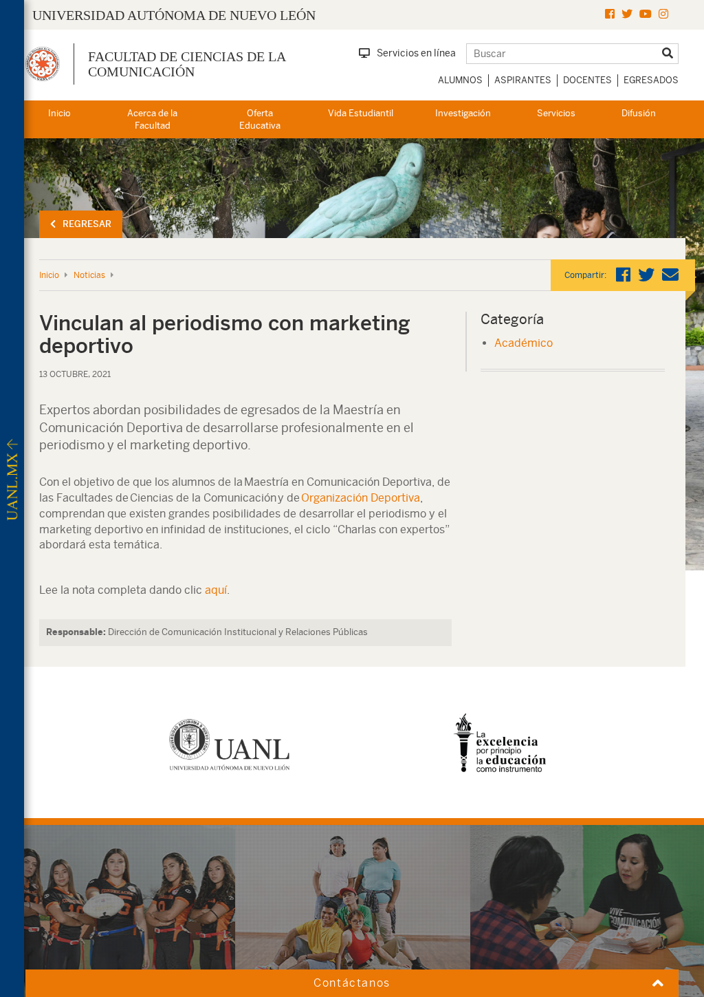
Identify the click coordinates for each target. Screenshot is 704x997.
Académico (523, 343)
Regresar (87, 224)
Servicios (556, 113)
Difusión (639, 113)
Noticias (89, 275)
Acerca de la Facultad (152, 119)
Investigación (463, 113)
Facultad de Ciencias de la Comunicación (186, 64)
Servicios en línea (416, 52)
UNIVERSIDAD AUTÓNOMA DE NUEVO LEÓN (174, 15)
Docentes (587, 80)
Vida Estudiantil (360, 113)
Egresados (651, 80)
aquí (216, 590)
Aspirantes (522, 80)
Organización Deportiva (360, 497)
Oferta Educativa (259, 119)
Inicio (59, 113)
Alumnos (460, 80)
